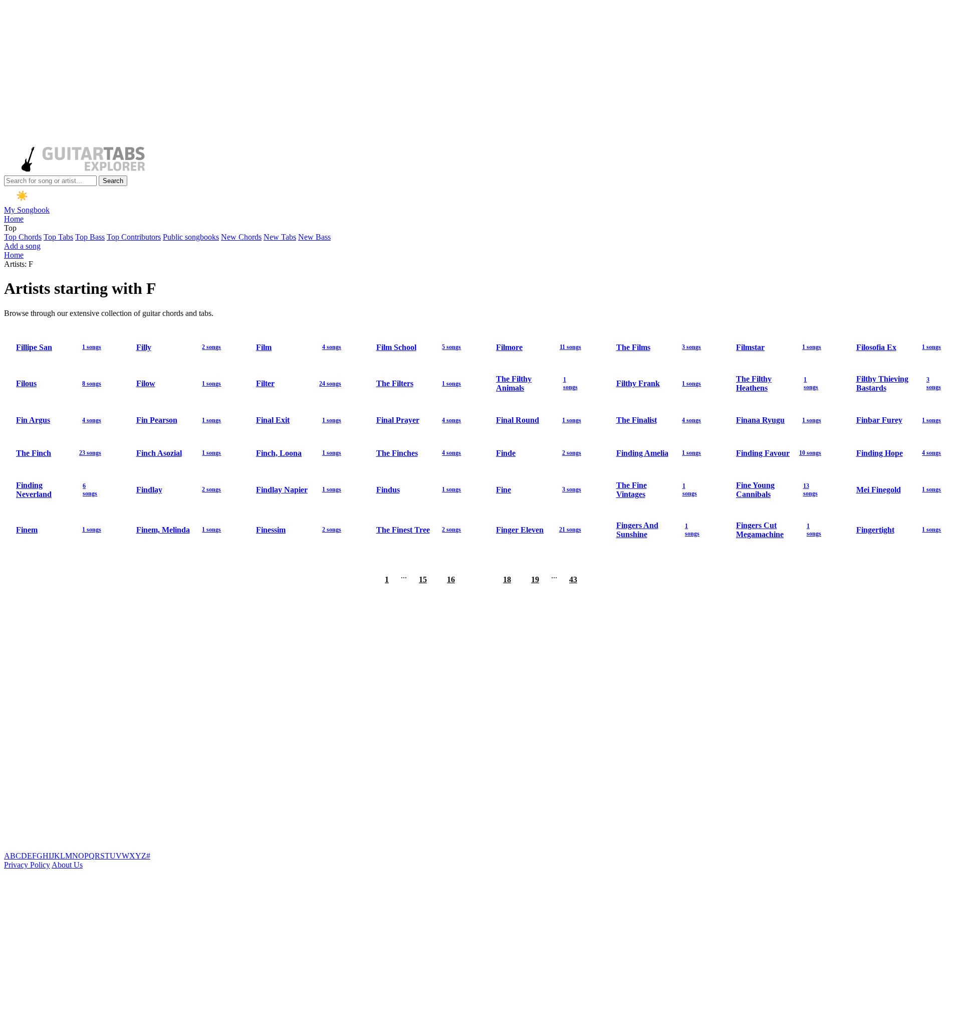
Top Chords (23, 237)
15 (423, 579)
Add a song (22, 246)
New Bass (314, 237)
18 (507, 579)
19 (535, 579)
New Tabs (280, 237)
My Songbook (27, 210)
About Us (67, 865)
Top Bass (90, 237)
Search (113, 181)
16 (451, 579)
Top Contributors (134, 237)
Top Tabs (58, 237)
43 (573, 579)
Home (14, 219)
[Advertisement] (304, 74)
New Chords (241, 237)
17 (479, 579)
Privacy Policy (27, 865)
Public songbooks (191, 237)
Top (10, 228)
